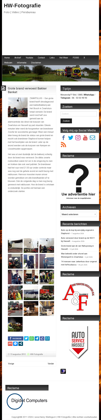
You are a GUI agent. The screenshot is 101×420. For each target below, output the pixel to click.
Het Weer (63, 57)
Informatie (21, 62)
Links (52, 57)
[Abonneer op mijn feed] (63, 145)
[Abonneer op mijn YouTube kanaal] (85, 138)
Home (7, 57)
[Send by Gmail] (10, 344)
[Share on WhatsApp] (31, 338)
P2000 (76, 57)
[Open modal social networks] (20, 344)
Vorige (11, 363)
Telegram (65, 98)
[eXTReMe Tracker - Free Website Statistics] (63, 371)
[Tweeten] (26, 338)
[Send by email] (47, 338)
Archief (17, 57)
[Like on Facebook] (42, 338)
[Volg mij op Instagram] (78, 138)
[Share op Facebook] (15, 338)
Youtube (29, 57)
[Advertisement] (50, 35)
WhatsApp (89, 94)
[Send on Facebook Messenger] (15, 344)
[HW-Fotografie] (50, 73)
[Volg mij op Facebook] (63, 138)
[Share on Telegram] (37, 338)
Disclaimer (36, 62)
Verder (51, 363)
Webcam (8, 62)
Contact (41, 57)
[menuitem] (7, 57)
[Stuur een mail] (92, 138)
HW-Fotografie (22, 5)
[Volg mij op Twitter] (70, 138)
